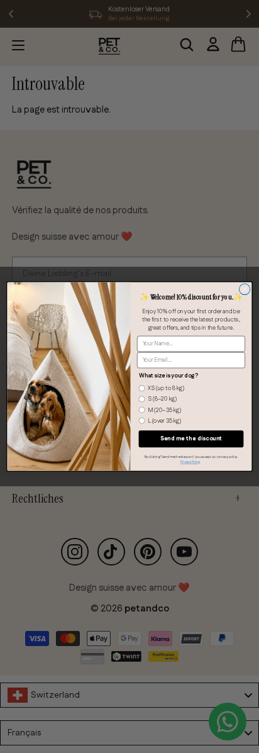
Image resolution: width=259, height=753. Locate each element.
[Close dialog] (244, 289)
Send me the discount (190, 439)
